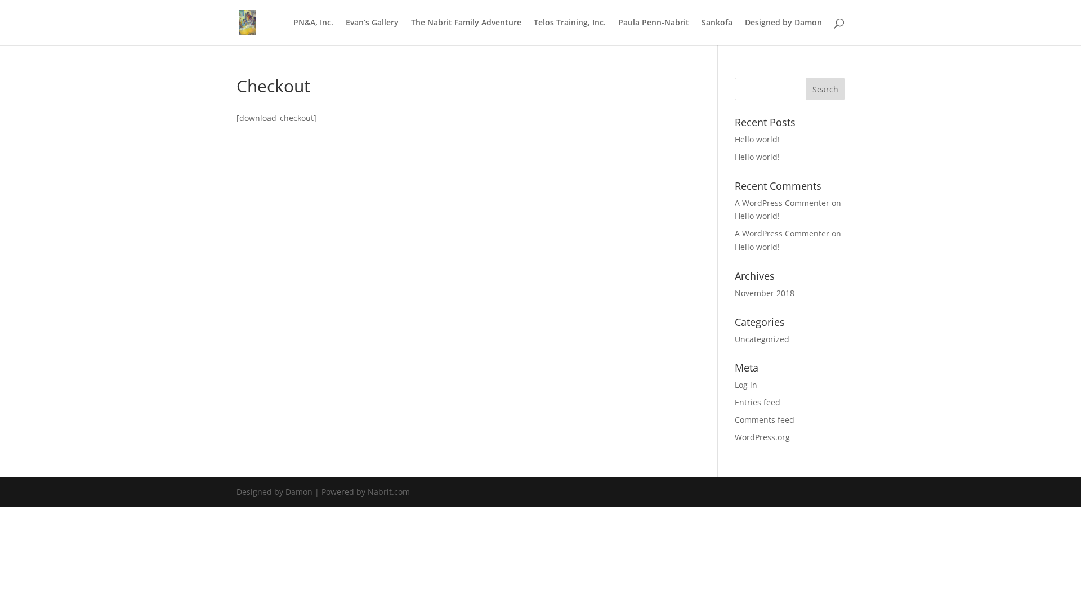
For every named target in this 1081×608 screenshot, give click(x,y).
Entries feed (757, 402)
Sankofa (717, 23)
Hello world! (757, 139)
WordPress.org (762, 437)
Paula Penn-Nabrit (653, 23)
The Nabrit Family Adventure (466, 23)
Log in (746, 384)
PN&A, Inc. (313, 23)
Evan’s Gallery (372, 23)
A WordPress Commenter (782, 203)
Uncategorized (762, 339)
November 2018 (764, 293)
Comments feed (764, 419)
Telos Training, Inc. (570, 23)
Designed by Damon (783, 23)
